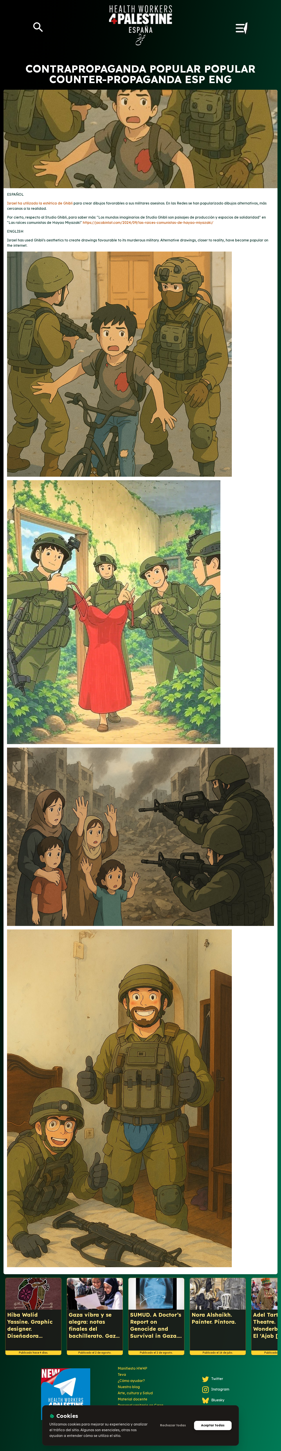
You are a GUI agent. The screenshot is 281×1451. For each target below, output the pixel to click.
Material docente (132, 1399)
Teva (122, 1374)
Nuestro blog (129, 1387)
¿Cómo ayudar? (131, 1380)
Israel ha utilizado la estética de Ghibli (40, 203)
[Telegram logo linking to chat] (65, 1396)
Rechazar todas (173, 1425)
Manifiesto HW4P (132, 1368)
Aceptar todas (213, 1425)
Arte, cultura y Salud (135, 1393)
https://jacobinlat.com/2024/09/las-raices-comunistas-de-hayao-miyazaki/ (148, 222)
